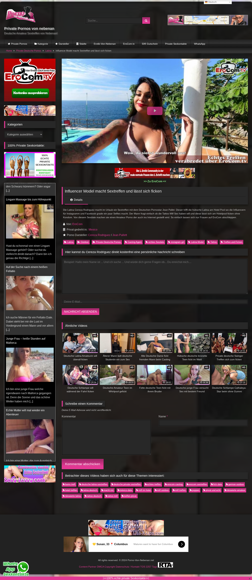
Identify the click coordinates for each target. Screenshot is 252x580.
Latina (48, 50)
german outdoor (236, 484)
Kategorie (43, 43)
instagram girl (177, 242)
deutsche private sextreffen (127, 484)
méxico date (126, 490)
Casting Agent (135, 242)
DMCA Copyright (106, 566)
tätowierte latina (73, 496)
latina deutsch (90, 490)
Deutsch (212, 2)
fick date (217, 484)
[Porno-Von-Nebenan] (20, 15)
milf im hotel (145, 490)
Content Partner (88, 566)
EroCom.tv (129, 43)
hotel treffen (71, 490)
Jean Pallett (119, 235)
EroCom (77, 224)
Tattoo (214, 242)
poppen (195, 490)
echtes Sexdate (156, 242)
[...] (31, 245)
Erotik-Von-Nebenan (105, 43)
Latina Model (197, 242)
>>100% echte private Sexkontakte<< (126, 578)
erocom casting (175, 484)
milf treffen (180, 490)
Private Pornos (19, 43)
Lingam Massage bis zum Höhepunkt (28, 186)
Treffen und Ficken (233, 242)
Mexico (93, 229)
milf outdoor (163, 490)
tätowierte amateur (236, 490)
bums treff (70, 484)
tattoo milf (113, 496)
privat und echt (213, 490)
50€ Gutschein (150, 43)
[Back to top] (241, 569)
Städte (82, 43)
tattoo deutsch (94, 496)
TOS (143, 566)
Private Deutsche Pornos (28, 50)
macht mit (108, 490)
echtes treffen (154, 484)
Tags (155, 566)
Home (9, 50)
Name (163, 416)
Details (77, 199)
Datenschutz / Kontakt (128, 566)
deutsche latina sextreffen (94, 484)
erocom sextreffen (198, 484)
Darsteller (64, 43)
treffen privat (130, 496)
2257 (149, 566)
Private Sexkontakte (176, 43)
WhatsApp (199, 43)
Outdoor (85, 242)
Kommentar (69, 416)
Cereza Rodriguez (99, 235)
